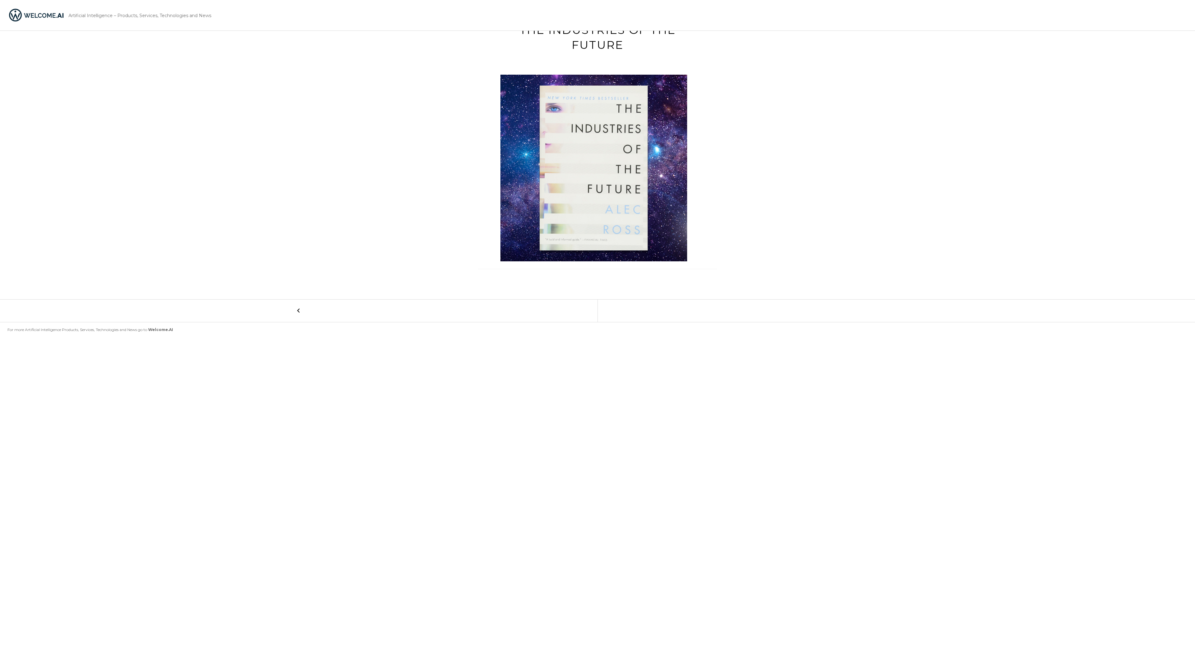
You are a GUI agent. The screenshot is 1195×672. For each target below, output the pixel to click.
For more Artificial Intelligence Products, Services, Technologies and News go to (90, 329)
